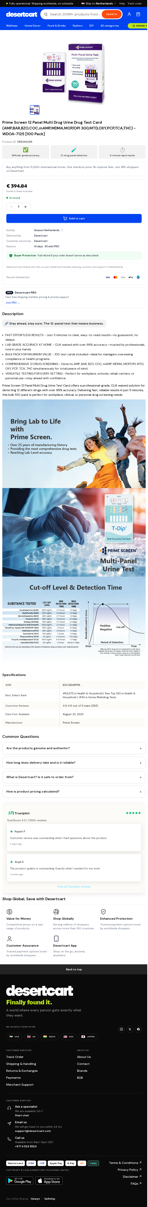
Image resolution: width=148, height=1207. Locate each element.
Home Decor (33, 25)
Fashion (77, 25)
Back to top (74, 969)
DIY (91, 25)
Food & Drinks (57, 25)
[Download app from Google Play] (19, 1180)
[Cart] (138, 14)
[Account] (129, 14)
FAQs (136, 1184)
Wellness (12, 25)
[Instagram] (121, 1029)
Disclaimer (132, 1177)
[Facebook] (138, 1029)
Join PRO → (13, 302)
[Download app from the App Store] (48, 1180)
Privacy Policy (130, 1170)
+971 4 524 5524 (26, 1146)
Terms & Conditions (125, 1163)
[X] (129, 1029)
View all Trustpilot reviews (74, 886)
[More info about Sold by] (62, 230)
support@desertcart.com (33, 1131)
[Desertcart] (21, 14)
